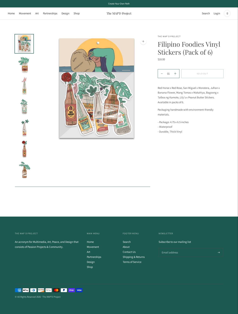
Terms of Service (132, 262)
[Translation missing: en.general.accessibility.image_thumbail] (24, 43)
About (126, 247)
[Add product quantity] (162, 73)
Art (37, 13)
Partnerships (50, 13)
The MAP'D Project (169, 36)
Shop (77, 13)
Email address (169, 248)
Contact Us (129, 252)
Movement (25, 13)
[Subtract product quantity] (175, 73)
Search (206, 13)
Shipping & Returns (134, 257)
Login (217, 13)
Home (11, 13)
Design (65, 13)
